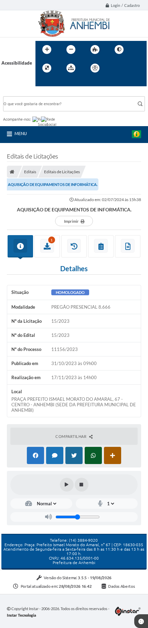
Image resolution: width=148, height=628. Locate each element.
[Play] (67, 485)
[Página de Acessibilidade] (95, 68)
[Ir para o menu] (130, 68)
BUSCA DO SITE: (23, 93)
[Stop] (81, 485)
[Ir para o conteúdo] (114, 68)
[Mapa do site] (71, 68)
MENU (20, 133)
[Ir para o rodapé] (57, 82)
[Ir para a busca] (42, 82)
